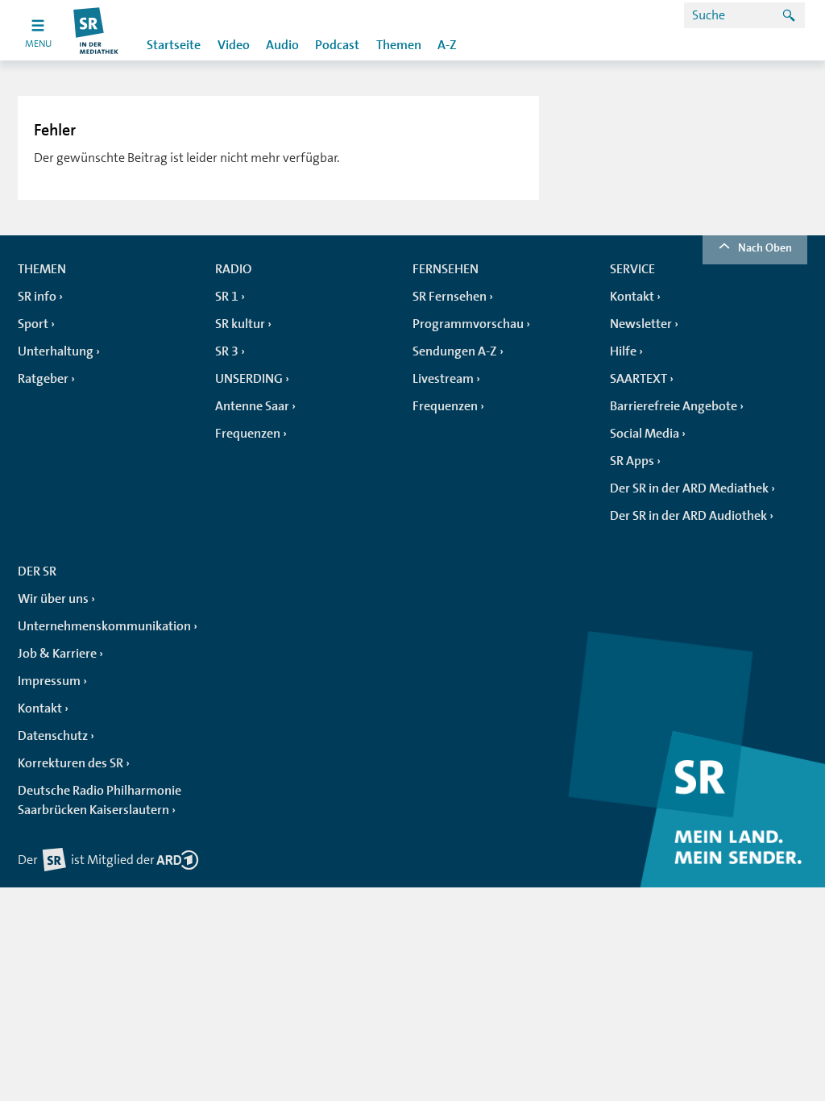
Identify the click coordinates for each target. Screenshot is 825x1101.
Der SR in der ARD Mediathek (689, 488)
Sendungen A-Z (454, 351)
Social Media (644, 434)
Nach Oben (765, 247)
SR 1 (226, 297)
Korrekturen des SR (70, 763)
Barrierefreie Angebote (673, 406)
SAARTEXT (638, 379)
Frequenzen (247, 434)
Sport (33, 324)
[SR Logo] (96, 30)
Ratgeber (43, 379)
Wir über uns (53, 599)
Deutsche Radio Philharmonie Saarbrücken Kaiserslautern (99, 800)
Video (234, 45)
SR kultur (240, 324)
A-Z (447, 45)
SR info (37, 297)
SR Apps (632, 461)
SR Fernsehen (449, 297)
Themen (398, 45)
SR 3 (226, 351)
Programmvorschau (468, 324)
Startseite (174, 45)
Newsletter (641, 324)
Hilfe (623, 351)
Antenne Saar (252, 406)
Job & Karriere (57, 654)
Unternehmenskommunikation (104, 626)
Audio (282, 45)
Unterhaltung (55, 351)
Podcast (337, 45)
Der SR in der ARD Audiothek (688, 516)
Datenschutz (53, 736)
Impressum (49, 681)
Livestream (443, 379)
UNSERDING (249, 379)
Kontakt (632, 297)
